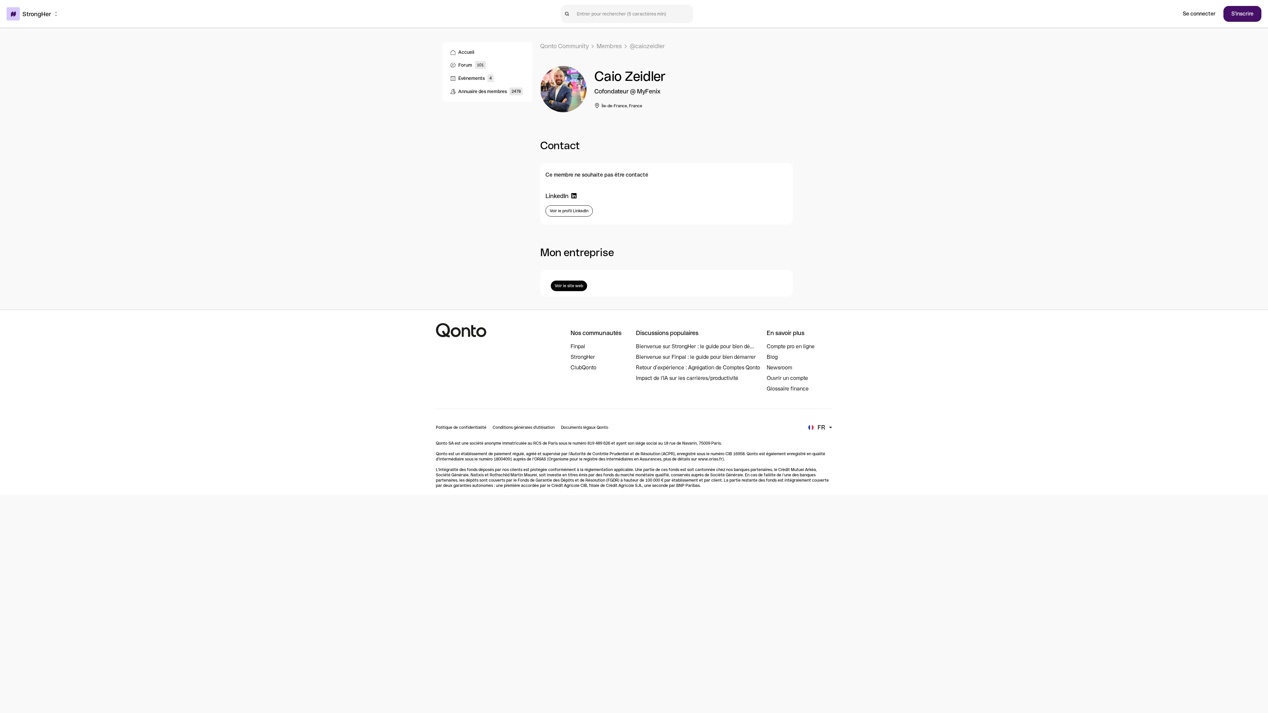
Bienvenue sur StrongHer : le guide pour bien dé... (695, 346)
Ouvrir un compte (787, 378)
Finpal (578, 346)
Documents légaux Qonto (584, 427)
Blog (772, 357)
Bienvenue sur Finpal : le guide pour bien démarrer (696, 357)
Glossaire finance (788, 389)
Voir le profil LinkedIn (569, 211)
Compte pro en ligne (791, 346)
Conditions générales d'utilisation (524, 427)
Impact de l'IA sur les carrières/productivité (687, 378)
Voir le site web (569, 286)
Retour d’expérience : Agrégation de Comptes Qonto (698, 367)
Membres (609, 46)
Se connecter (1199, 14)
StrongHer (583, 357)
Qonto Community (564, 46)
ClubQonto (583, 367)
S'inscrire (1242, 14)
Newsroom (779, 367)
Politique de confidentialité (461, 427)
